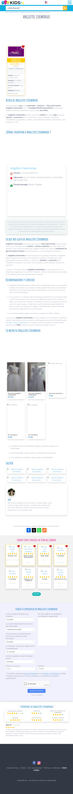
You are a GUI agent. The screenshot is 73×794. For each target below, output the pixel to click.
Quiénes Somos (12, 768)
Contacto (23, 768)
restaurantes (23, 322)
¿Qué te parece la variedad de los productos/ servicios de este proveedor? (18, 636)
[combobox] (34, 8)
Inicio (7, 12)
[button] (70, 2)
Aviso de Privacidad (30, 673)
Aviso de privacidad (35, 768)
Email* (13, 666)
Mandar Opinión (36, 691)
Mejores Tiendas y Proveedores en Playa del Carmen (23, 12)
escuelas (9, 322)
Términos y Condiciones (50, 673)
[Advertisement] (38, 26)
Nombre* (41, 666)
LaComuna (42, 780)
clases (15, 322)
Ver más (36, 594)
